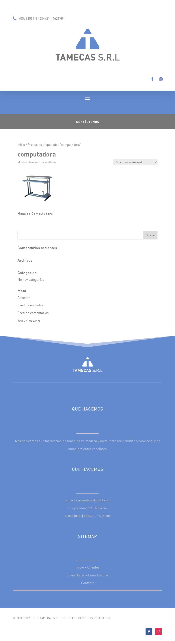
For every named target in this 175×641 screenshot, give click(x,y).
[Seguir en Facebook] (152, 79)
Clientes (93, 567)
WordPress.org (29, 320)
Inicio (21, 144)
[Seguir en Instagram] (161, 79)
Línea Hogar (76, 575)
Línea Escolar (98, 575)
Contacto (87, 583)
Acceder (24, 297)
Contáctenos (87, 122)
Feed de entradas (30, 305)
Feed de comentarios (33, 313)
